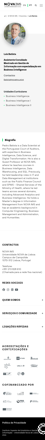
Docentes (22, 16)
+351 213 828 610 (11, 269)
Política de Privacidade (14, 422)
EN (24, 5)
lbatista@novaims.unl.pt (14, 80)
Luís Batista (33, 16)
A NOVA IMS (12, 16)
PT (30, 5)
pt (5, 16)
